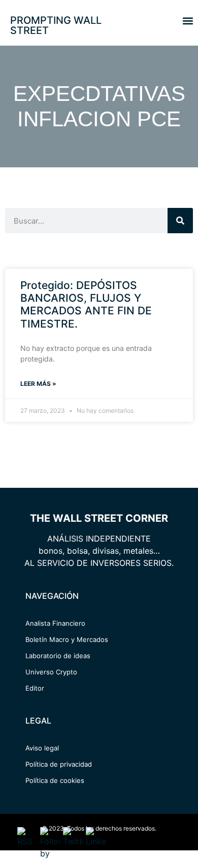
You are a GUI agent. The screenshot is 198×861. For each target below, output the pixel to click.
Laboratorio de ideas (57, 656)
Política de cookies (54, 780)
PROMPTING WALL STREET (56, 25)
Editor (34, 688)
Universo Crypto (51, 672)
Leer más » (38, 383)
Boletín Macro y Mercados (66, 639)
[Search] (180, 220)
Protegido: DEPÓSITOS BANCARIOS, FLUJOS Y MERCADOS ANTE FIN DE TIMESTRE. (86, 304)
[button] (187, 20)
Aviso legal (42, 748)
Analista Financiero (55, 623)
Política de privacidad (58, 764)
